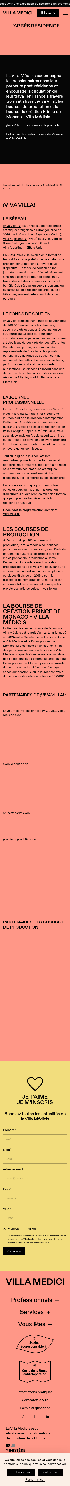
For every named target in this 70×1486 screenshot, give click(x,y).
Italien (31, 1229)
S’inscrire (14, 1251)
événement (62, 4)
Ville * (7, 1209)
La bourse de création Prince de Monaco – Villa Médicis (34, 136)
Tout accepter (20, 1472)
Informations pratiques (35, 1392)
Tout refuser (50, 1472)
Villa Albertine (13, 248)
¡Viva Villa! (13, 125)
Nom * (7, 1150)
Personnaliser (35, 1479)
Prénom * (9, 1130)
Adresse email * (14, 1170)
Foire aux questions (35, 1408)
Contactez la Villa (35, 1400)
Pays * (7, 1189)
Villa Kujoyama (13, 239)
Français (14, 1229)
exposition (24, 4)
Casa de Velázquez (32, 235)
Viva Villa (9, 514)
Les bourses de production (43, 125)
